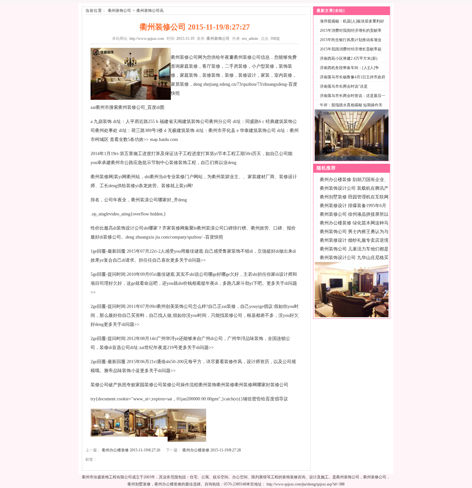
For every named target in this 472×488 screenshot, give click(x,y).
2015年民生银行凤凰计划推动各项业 (350, 40)
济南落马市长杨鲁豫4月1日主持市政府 (352, 77)
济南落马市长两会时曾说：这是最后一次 (351, 99)
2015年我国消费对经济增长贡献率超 (350, 49)
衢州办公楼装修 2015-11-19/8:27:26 (131, 450)
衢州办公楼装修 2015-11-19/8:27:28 (211, 450)
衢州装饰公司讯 (149, 10)
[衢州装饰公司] (352, 159)
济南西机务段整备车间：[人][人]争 (349, 67)
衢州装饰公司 (119, 10)
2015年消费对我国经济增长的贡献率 (350, 30)
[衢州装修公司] (352, 316)
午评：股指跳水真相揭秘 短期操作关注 (349, 109)
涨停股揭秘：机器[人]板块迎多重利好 (352, 21)
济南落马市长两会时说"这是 (344, 86)
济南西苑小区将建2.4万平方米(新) (348, 58)
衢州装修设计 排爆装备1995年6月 (353, 205)
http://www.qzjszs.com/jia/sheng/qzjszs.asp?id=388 (306, 484)
